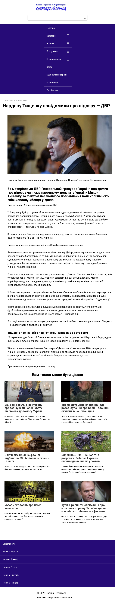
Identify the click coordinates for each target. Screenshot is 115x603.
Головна (51, 28)
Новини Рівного (10, 583)
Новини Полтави (11, 575)
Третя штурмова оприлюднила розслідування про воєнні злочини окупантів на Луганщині (85, 408)
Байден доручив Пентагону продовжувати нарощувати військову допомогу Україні (23, 408)
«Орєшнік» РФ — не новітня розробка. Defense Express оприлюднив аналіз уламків (80, 458)
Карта (49, 67)
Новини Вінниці (10, 559)
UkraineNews (9, 544)
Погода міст (52, 51)
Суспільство (53, 90)
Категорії (51, 36)
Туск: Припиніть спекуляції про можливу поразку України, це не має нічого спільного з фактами (83, 508)
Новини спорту (54, 59)
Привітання (52, 82)
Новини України (10, 551)
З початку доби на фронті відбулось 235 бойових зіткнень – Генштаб (28, 458)
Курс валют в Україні (57, 75)
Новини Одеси (10, 567)
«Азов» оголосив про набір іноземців (22, 506)
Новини (50, 43)
